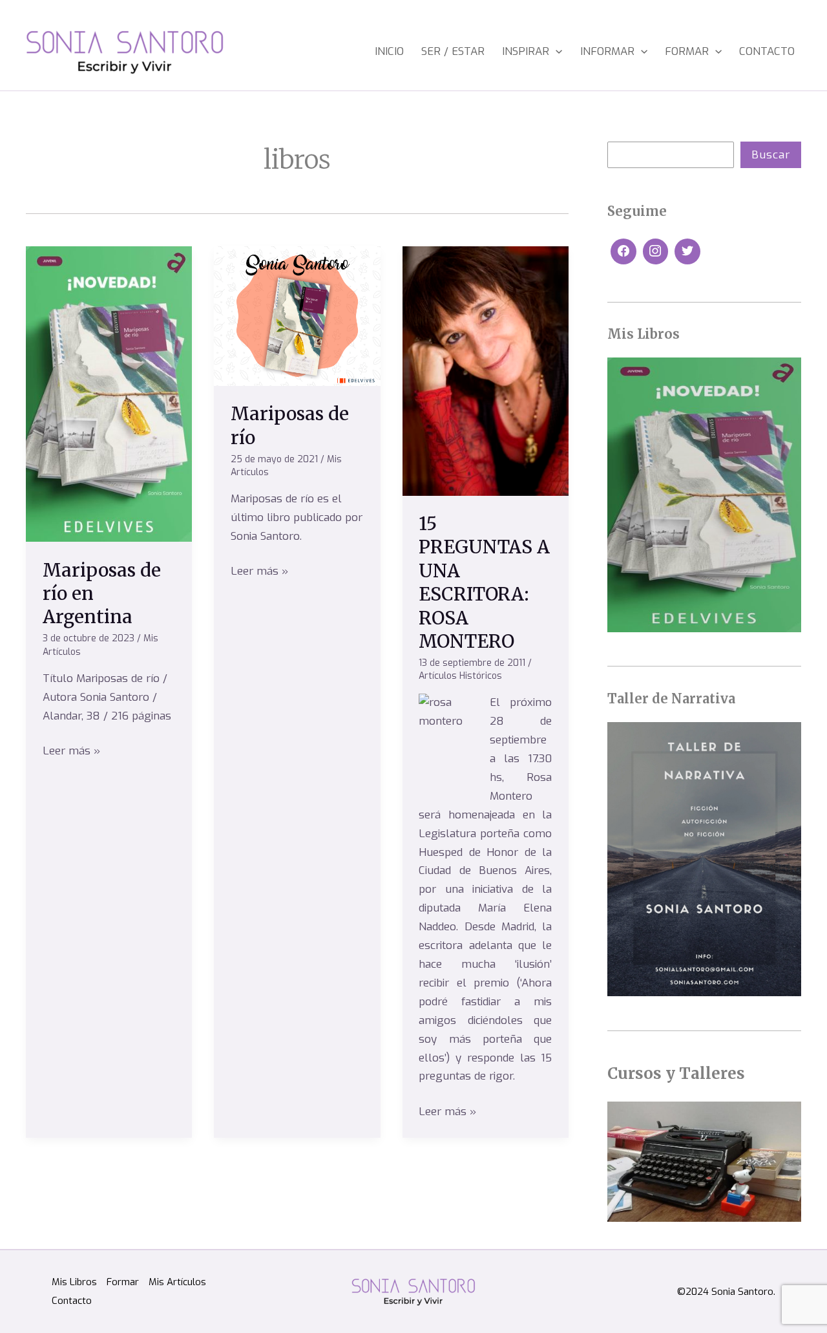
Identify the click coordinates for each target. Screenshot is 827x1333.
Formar (687, 51)
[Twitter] (687, 251)
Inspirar (525, 51)
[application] (555, 52)
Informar (607, 51)
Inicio (389, 51)
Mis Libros (74, 1281)
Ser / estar (453, 51)
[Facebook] (623, 251)
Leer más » (71, 750)
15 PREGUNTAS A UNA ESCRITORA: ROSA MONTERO (484, 582)
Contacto (767, 51)
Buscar (770, 154)
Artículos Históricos (460, 676)
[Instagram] (656, 251)
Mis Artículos (177, 1281)
